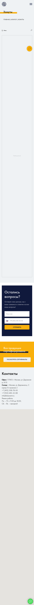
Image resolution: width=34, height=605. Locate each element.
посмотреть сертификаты (17, 359)
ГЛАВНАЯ (6, 19)
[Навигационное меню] (31, 4)
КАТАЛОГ (14, 19)
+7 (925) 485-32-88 (10, 393)
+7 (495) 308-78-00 (10, 390)
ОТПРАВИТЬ (17, 327)
